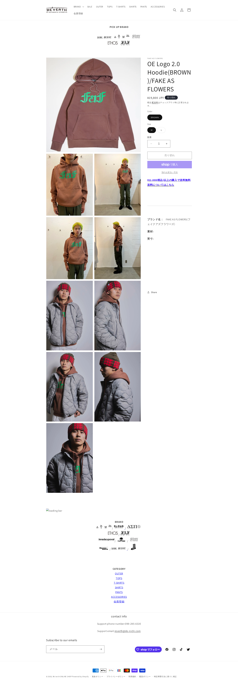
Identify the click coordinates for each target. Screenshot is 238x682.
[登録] (100, 649)
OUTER (119, 573)
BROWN (156, 118)
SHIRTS (119, 587)
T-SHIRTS (119, 582)
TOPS (119, 578)
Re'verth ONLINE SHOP (62, 676)
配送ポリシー (145, 676)
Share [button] (154, 292)
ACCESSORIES (119, 597)
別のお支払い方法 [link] (170, 172)
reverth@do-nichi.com (128, 631)
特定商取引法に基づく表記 (165, 676)
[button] (78, 6)
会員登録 (119, 601)
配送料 (155, 102)
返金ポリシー (97, 676)
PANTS (119, 592)
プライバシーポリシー (116, 676)
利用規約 (132, 676)
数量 (149, 137)
